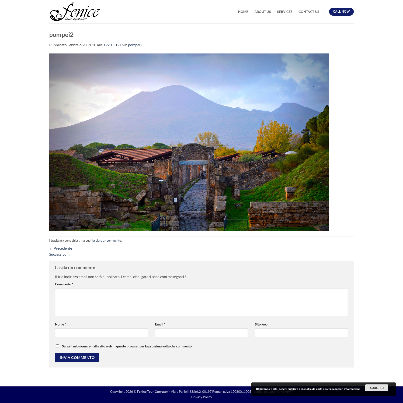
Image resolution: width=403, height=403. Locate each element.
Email (160, 324)
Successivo (60, 254)
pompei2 (135, 44)
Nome (60, 324)
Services (284, 12)
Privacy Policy (201, 397)
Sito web (261, 324)
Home (243, 12)
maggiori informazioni (346, 389)
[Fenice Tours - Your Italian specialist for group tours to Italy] (75, 11)
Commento (64, 284)
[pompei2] (189, 141)
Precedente (60, 248)
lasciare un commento (106, 240)
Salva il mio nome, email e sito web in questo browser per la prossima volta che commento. (127, 346)
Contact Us (309, 12)
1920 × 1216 (113, 44)
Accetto (377, 388)
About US (262, 12)
